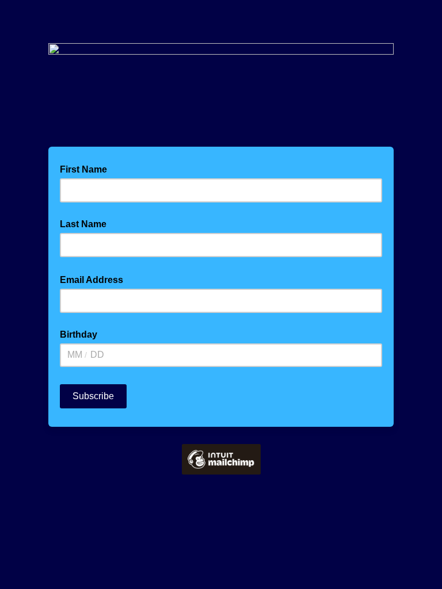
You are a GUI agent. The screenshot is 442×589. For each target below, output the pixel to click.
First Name (83, 169)
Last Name (83, 224)
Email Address (95, 279)
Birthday (78, 334)
